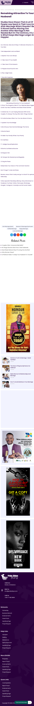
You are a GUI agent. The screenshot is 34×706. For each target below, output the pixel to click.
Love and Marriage (9, 9)
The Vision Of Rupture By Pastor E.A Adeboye (20, 366)
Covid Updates (6, 683)
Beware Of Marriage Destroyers (24, 226)
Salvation (5, 634)
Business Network (7, 613)
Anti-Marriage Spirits (8, 226)
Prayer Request (6, 624)
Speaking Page (6, 621)
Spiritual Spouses (7, 642)
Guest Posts (5, 618)
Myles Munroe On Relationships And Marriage (20, 374)
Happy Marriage (23, 228)
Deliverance (5, 640)
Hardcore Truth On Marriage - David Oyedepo (20, 358)
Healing (4, 637)
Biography (5, 659)
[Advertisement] (17, 204)
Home (2, 9)
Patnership (5, 610)
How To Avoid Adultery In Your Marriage (21, 382)
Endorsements (6, 616)
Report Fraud (5, 661)
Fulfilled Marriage (12, 228)
